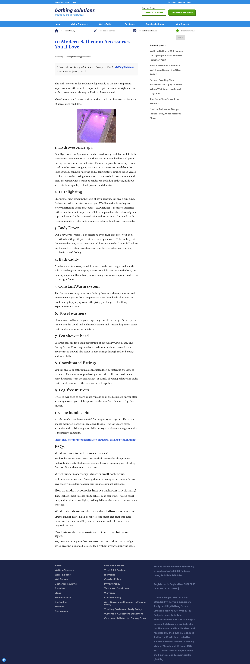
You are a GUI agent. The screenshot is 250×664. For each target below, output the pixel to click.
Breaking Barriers (114, 565)
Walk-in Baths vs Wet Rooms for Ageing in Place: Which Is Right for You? (166, 55)
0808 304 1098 (154, 12)
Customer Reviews (66, 583)
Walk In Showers (78, 24)
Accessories (86, 56)
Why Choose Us (183, 24)
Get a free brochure (182, 12)
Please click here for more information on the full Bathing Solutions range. (96, 439)
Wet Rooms (130, 24)
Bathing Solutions (64, 56)
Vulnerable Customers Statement (123, 613)
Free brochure (63, 597)
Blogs (189, 2)
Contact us (172, 2)
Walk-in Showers (64, 570)
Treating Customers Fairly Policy (123, 609)
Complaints (61, 611)
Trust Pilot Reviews (115, 570)
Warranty (109, 592)
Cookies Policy (112, 579)
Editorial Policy (112, 597)
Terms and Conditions (116, 588)
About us (181, 2)
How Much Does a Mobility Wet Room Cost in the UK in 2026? (165, 70)
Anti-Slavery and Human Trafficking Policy (125, 603)
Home (57, 24)
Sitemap (59, 606)
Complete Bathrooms (155, 24)
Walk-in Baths (63, 574)
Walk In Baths (105, 24)
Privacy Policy (112, 583)
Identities (109, 574)
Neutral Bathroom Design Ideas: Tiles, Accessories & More (165, 114)
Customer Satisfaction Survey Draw (125, 618)
